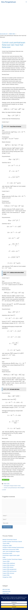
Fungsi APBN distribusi (9, 565)
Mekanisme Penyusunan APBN (11, 549)
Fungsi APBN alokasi (8, 567)
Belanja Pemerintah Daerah (10, 539)
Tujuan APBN (6, 561)
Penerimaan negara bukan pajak (11, 555)
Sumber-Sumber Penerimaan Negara (12, 559)
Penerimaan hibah (7, 553)
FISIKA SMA (6, 593)
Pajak (4, 557)
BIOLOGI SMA (6, 589)
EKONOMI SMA (6, 591)
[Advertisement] (14, 18)
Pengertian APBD (7, 545)
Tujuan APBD (6, 543)
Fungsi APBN (6, 575)
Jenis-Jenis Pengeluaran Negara (11, 551)
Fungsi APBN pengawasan (9, 569)
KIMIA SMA (7, 483)
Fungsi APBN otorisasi (8, 573)
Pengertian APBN (7, 577)
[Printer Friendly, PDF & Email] (5, 480)
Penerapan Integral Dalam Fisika (12, 485)
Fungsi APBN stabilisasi (9, 563)
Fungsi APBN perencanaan (10, 571)
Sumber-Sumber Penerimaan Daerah (12, 541)
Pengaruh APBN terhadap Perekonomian (13, 547)
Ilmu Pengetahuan (8, 2)
